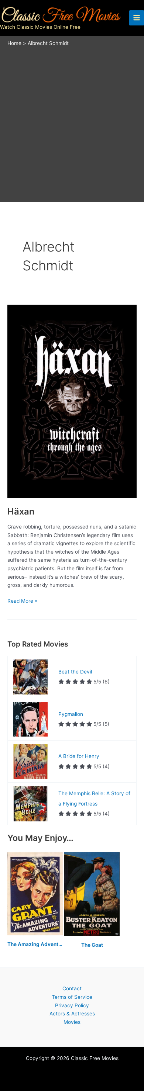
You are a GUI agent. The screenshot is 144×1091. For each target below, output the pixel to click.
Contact (72, 988)
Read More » (22, 601)
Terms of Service (72, 997)
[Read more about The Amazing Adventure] (35, 894)
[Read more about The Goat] (92, 894)
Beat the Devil (75, 672)
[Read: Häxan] (72, 401)
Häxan (20, 511)
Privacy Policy (72, 1005)
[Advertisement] (72, 122)
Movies (72, 1022)
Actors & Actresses (72, 1013)
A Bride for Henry (78, 756)
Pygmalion (70, 714)
